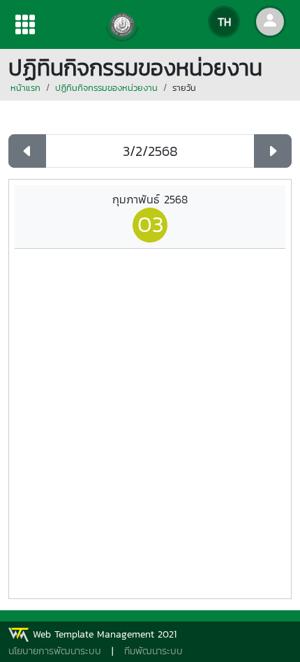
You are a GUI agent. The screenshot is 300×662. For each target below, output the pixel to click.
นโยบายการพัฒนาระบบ (54, 651)
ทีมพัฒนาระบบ (153, 651)
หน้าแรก (25, 87)
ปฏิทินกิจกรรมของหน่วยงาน (106, 87)
